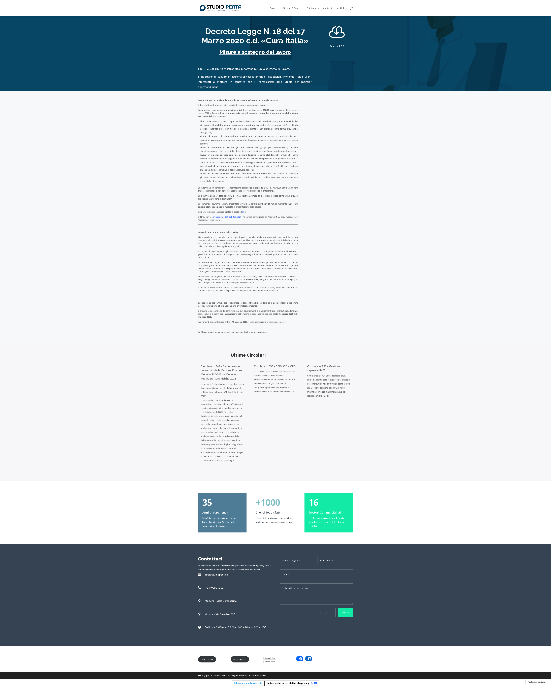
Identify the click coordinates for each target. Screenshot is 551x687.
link (243, 211)
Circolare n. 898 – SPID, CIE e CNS (275, 366)
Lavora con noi (207, 659)
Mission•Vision (239, 659)
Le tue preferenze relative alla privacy (288, 683)
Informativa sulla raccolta (248, 683)
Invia (345, 612)
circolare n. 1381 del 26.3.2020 (226, 217)
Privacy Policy (270, 661)
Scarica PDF (337, 46)
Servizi (273, 8)
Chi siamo (312, 8)
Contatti (327, 8)
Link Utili (340, 8)
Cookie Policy (270, 658)
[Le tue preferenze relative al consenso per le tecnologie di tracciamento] (537, 682)
